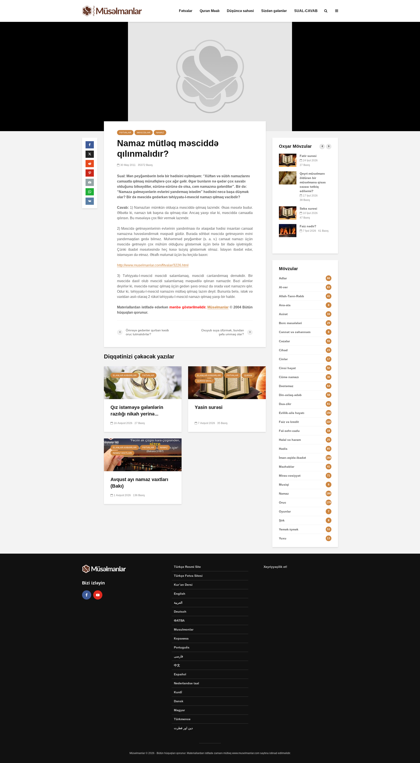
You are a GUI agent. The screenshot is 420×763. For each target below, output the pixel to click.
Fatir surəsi (308, 156)
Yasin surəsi (208, 407)
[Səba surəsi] (287, 212)
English (179, 593)
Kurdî (178, 692)
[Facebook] (86, 595)
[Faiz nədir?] (287, 230)
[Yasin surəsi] (227, 382)
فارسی (178, 656)
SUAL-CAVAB (306, 11)
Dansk (178, 701)
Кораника (181, 638)
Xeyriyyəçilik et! (275, 566)
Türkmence (182, 719)
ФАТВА (179, 620)
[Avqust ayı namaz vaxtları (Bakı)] (143, 454)
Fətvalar (185, 11)
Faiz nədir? (308, 226)
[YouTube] (97, 595)
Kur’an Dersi (183, 584)
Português (181, 647)
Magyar (179, 710)
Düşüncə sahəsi (240, 11)
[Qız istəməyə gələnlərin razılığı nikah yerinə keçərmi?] (143, 382)
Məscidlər (143, 132)
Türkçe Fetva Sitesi (188, 575)
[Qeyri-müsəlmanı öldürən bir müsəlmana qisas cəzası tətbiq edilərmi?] (287, 177)
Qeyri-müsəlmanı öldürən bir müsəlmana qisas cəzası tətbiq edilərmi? (313, 182)
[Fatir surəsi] (287, 160)
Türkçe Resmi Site (187, 566)
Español (180, 674)
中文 (177, 665)
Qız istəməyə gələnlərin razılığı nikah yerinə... (136, 411)
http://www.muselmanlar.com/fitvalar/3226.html (153, 265)
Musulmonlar (183, 629)
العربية (178, 602)
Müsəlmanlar (218, 307)
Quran (248, 375)
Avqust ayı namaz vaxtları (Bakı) (139, 483)
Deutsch (180, 611)
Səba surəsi (308, 208)
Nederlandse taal (186, 683)
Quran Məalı (209, 11)
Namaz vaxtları (122, 453)
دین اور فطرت (183, 728)
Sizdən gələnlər (274, 11)
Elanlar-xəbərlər (124, 375)
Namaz (160, 132)
